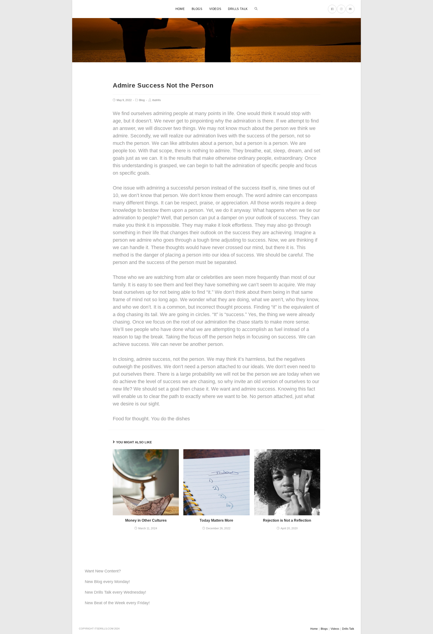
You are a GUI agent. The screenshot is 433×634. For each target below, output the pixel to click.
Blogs (324, 628)
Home (314, 628)
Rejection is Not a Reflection (287, 520)
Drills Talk (348, 628)
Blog (142, 100)
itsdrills (156, 100)
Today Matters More (216, 520)
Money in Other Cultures (146, 520)
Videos (335, 628)
